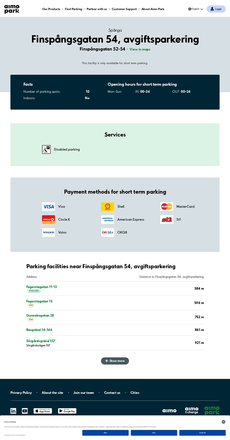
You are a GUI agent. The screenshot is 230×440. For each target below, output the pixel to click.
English (195, 9)
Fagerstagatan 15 (39, 301)
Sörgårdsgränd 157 (40, 341)
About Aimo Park (152, 9)
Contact (112, 392)
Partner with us (97, 9)
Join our (83, 392)
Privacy (21, 392)
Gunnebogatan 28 (40, 315)
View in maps (140, 49)
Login (218, 9)
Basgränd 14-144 (39, 330)
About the (52, 392)
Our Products (51, 9)
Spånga (115, 30)
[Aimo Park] (11, 9)
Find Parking (73, 9)
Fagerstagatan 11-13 (41, 287)
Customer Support (124, 9)
